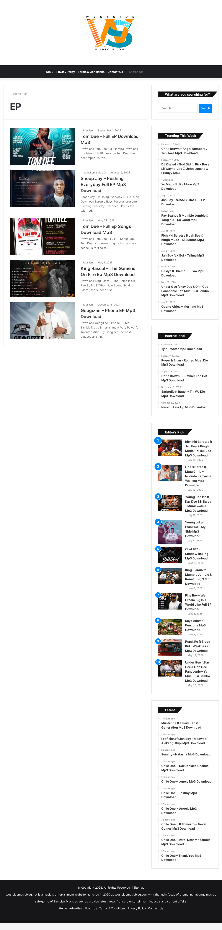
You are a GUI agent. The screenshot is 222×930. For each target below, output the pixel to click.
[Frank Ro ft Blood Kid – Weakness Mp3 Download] (170, 653)
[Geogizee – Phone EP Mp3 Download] (42, 320)
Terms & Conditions (91, 72)
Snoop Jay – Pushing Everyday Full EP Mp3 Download (103, 184)
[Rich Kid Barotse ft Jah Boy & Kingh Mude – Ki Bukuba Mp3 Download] (170, 453)
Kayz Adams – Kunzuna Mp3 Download (195, 631)
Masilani (89, 130)
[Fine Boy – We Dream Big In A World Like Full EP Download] (170, 607)
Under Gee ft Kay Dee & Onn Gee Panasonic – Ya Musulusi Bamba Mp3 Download (197, 677)
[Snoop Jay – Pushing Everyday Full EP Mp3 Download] (42, 188)
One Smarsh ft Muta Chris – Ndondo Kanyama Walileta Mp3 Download (198, 482)
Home (17, 93)
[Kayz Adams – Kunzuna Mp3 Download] (170, 632)
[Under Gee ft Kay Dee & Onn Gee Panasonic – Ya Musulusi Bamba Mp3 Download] (170, 674)
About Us (90, 914)
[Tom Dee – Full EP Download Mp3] (42, 146)
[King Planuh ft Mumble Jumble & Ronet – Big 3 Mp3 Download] (170, 582)
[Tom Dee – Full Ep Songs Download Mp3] (42, 236)
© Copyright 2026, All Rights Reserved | (106, 893)
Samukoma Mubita (95, 172)
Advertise (75, 914)
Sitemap (139, 893)
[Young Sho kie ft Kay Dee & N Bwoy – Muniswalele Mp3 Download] (170, 509)
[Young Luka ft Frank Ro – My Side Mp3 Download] (170, 538)
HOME (49, 72)
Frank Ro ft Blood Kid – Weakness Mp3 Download (197, 652)
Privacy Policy (65, 72)
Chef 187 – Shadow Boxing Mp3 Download (196, 559)
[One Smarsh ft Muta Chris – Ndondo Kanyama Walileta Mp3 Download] (170, 479)
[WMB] (111, 33)
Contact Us (115, 72)
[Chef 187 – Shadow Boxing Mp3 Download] (170, 561)
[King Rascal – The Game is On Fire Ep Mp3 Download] (42, 278)
